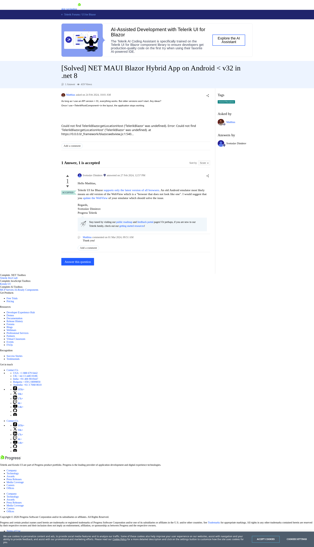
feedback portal (145, 222)
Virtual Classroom (16, 339)
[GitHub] (15, 411)
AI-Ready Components (26, 289)
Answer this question (78, 262)
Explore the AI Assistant (229, 40)
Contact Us (12, 370)
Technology (13, 473)
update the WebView (95, 198)
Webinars (11, 330)
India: (25, 378)
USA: (25, 373)
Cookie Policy (120, 539)
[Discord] (15, 415)
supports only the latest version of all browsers (131, 190)
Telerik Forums (71, 14)
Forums (10, 324)
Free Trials (12, 298)
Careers (10, 485)
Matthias (70, 94)
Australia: (27, 384)
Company (12, 470)
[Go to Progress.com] (10, 459)
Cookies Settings (297, 539)
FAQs (10, 344)
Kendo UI (5, 284)
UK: (25, 376)
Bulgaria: (26, 381)
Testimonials (13, 359)
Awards (11, 476)
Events (10, 341)
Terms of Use (13, 531)
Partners (11, 336)
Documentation (14, 318)
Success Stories (14, 356)
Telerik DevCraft (8, 278)
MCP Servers (7, 289)
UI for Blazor (89, 14)
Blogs (10, 327)
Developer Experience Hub (21, 312)
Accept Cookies (266, 539)
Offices (10, 488)
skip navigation (69, 9)
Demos (10, 315)
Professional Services (17, 333)
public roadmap (124, 222)
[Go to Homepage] (79, 9)
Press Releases (14, 479)
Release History (15, 321)
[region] (157, 539)
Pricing (10, 301)
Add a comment (72, 145)
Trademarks (214, 522)
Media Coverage (15, 482)
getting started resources (131, 226)
